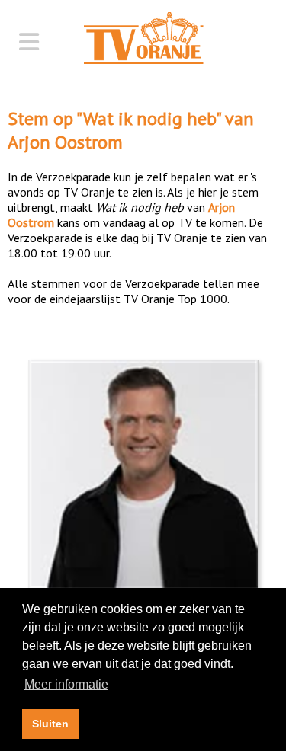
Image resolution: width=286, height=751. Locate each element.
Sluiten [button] (50, 723)
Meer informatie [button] (66, 684)
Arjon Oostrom (65, 142)
